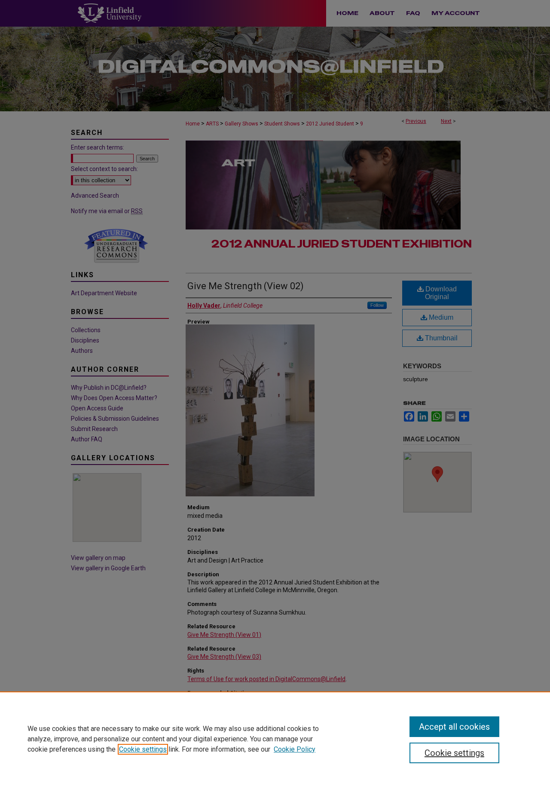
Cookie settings (143, 749)
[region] (275, 738)
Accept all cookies (454, 727)
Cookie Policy (294, 749)
